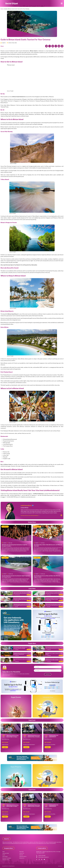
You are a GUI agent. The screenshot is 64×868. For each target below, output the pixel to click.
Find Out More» (53, 843)
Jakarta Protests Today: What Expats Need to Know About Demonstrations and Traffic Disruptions (22, 593)
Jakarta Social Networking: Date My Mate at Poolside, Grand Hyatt (34, 736)
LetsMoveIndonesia (38, 493)
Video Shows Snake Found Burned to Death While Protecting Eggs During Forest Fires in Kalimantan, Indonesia (22, 605)
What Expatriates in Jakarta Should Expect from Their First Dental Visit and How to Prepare (53, 648)
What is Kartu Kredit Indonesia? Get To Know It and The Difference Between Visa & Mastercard (22, 599)
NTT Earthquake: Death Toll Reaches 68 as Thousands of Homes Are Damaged (20, 648)
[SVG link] (11, 4)
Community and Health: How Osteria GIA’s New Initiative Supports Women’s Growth (53, 599)
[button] (62, 3)
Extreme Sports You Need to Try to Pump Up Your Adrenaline (21, 265)
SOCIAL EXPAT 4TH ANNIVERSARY (53, 736)
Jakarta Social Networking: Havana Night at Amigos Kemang (12, 736)
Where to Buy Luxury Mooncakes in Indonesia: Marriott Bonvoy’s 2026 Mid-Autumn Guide (53, 605)
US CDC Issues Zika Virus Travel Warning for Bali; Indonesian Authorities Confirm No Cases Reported (54, 593)
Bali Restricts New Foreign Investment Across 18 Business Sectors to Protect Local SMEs (54, 659)
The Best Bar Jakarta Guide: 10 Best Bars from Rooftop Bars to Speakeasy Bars (21, 654)
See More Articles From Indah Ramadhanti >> (30, 515)
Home (2, 8)
